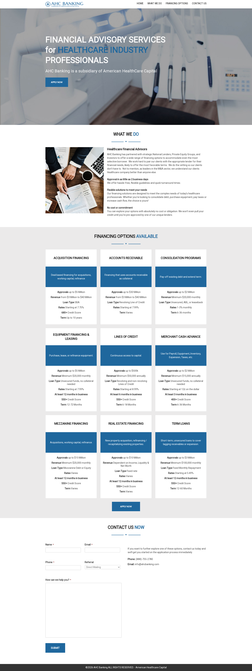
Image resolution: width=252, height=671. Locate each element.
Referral (89, 562)
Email (88, 544)
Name (49, 544)
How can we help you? (58, 579)
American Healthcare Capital (151, 667)
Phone (49, 562)
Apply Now (57, 82)
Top (244, 663)
